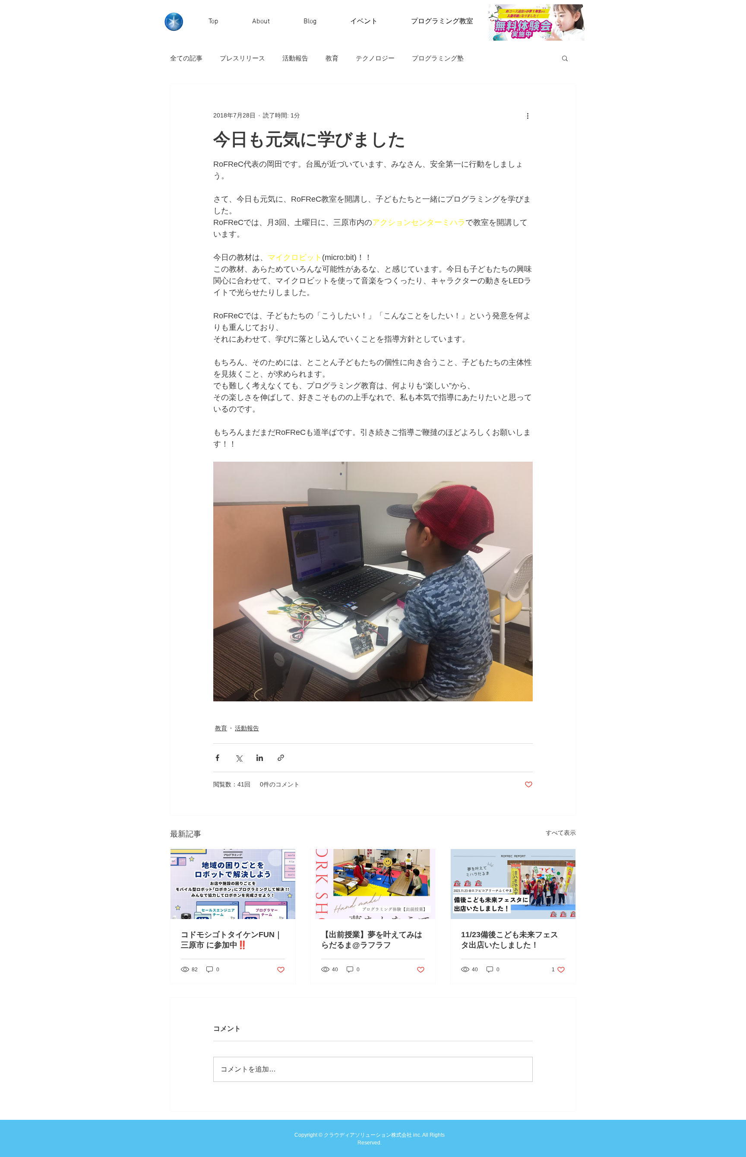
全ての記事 (186, 58)
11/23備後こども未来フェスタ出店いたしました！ (509, 939)
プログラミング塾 (438, 58)
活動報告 (295, 58)
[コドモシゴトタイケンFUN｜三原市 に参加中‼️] (233, 884)
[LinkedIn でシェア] (260, 758)
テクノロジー (375, 58)
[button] (565, 57)
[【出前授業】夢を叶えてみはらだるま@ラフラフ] (373, 884)
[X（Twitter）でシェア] (238, 758)
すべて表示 (561, 832)
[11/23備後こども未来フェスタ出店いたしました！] (513, 884)
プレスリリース (242, 58)
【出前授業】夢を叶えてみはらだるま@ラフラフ (371, 939)
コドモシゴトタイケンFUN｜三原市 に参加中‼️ (231, 939)
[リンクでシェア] (281, 758)
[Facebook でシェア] (217, 758)
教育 (332, 58)
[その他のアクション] (527, 115)
